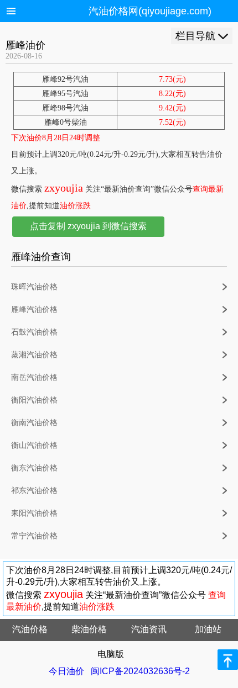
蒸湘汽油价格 (34, 355)
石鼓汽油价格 (34, 332)
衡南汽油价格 (34, 423)
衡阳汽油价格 (34, 400)
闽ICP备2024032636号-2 (140, 671)
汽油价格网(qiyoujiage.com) (150, 11)
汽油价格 (30, 629)
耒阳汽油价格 (34, 513)
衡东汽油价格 (34, 468)
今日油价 (66, 671)
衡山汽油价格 (34, 445)
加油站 (208, 629)
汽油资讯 (149, 629)
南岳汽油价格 (34, 377)
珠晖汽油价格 (34, 287)
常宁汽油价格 (34, 536)
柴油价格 (89, 629)
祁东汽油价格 (34, 490)
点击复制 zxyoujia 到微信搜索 (88, 226)
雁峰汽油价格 (34, 309)
